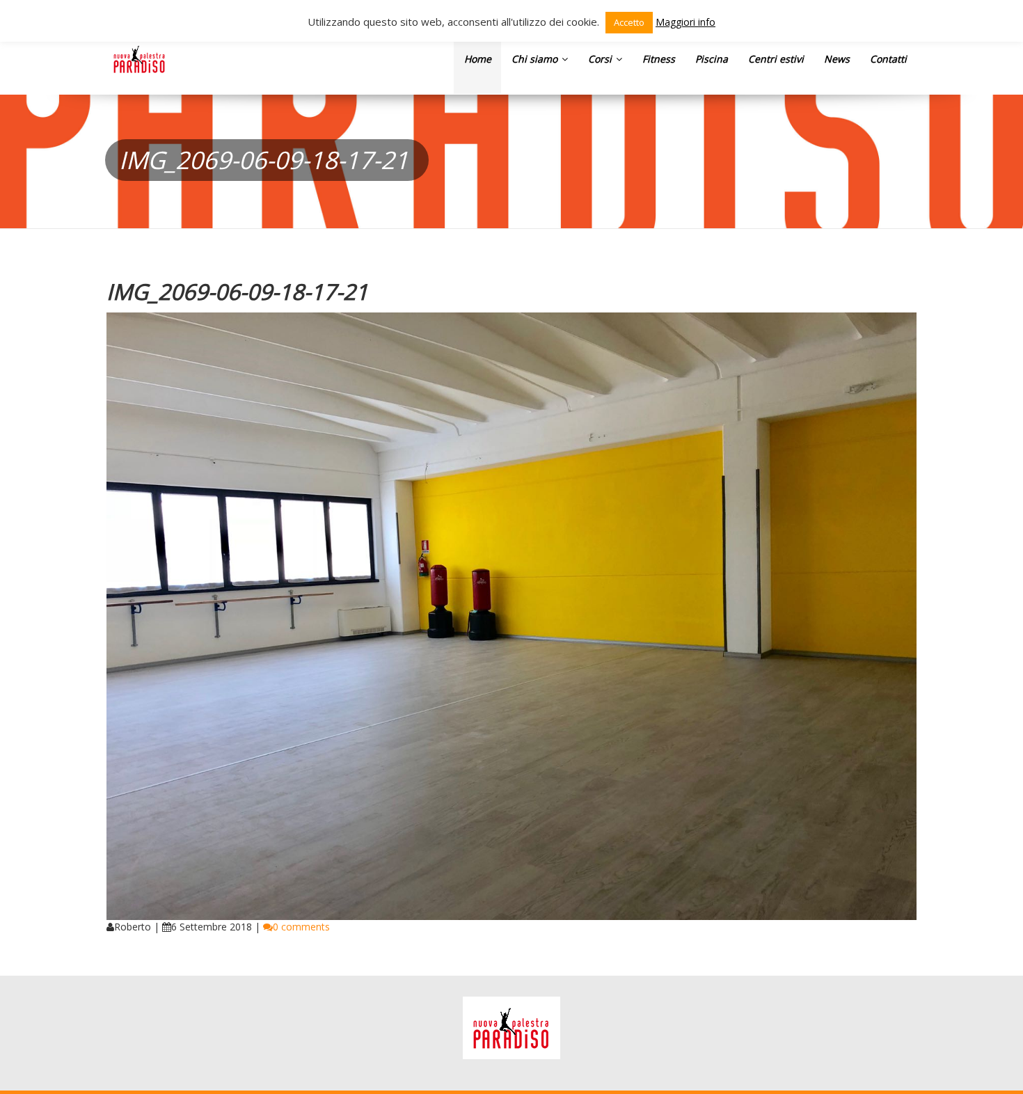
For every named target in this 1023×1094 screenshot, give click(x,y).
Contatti (888, 58)
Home (477, 58)
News (837, 58)
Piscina (711, 58)
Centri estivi (776, 58)
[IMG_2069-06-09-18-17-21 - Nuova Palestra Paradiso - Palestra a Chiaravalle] (139, 59)
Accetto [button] (629, 22)
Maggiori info (685, 22)
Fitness (658, 58)
